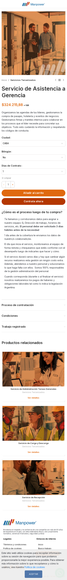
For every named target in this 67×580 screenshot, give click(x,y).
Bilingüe (6, 151)
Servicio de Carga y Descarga (33, 443)
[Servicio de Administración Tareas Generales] (33, 369)
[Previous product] (56, 80)
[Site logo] (33, 3)
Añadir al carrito (33, 192)
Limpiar (7, 178)
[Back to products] (59, 80)
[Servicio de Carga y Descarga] (33, 423)
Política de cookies (12, 548)
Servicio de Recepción (33, 497)
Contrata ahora (33, 201)
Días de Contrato (11, 165)
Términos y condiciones (14, 544)
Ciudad (6, 137)
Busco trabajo (44, 548)
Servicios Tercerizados (23, 80)
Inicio (4, 80)
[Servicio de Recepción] (33, 477)
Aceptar (33, 574)
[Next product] (63, 80)
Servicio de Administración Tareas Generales (33, 389)
